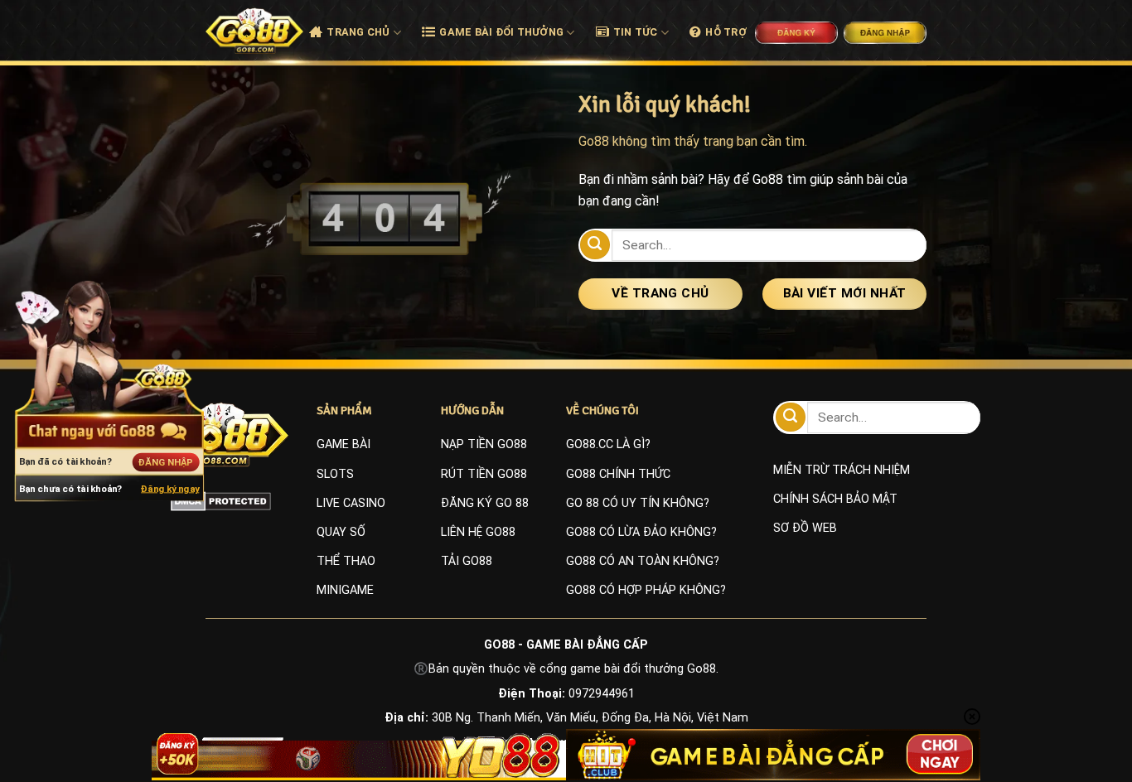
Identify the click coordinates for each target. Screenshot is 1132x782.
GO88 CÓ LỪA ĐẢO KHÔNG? (641, 532)
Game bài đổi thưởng (501, 32)
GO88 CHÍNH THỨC (618, 474)
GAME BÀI (343, 444)
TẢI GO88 (466, 561)
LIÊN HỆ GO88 (478, 532)
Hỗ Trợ (726, 32)
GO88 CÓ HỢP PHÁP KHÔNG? (646, 590)
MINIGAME (345, 590)
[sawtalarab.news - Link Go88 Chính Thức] (254, 30)
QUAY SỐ (341, 532)
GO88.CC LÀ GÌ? (608, 444)
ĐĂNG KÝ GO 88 (485, 503)
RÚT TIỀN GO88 (484, 474)
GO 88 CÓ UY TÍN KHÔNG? (637, 503)
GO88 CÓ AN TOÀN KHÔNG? (642, 561)
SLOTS (335, 474)
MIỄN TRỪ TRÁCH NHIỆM (841, 470)
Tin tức (635, 32)
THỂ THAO (346, 561)
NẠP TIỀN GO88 (484, 444)
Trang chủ (358, 32)
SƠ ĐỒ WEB (805, 528)
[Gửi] (595, 244)
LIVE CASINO (351, 503)
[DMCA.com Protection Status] (221, 500)
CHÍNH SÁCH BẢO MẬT (835, 499)
